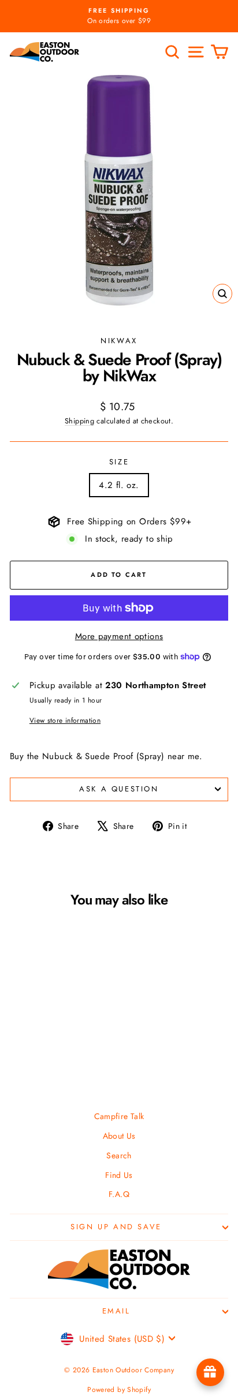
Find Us (119, 1175)
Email (116, 1310)
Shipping (79, 420)
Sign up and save (116, 1226)
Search (118, 1155)
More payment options (119, 636)
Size (119, 461)
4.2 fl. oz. (119, 485)
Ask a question (118, 788)
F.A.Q (119, 1194)
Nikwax (119, 340)
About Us (119, 1136)
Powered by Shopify (119, 1389)
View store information (65, 720)
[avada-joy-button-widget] (210, 1372)
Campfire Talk (119, 1116)
